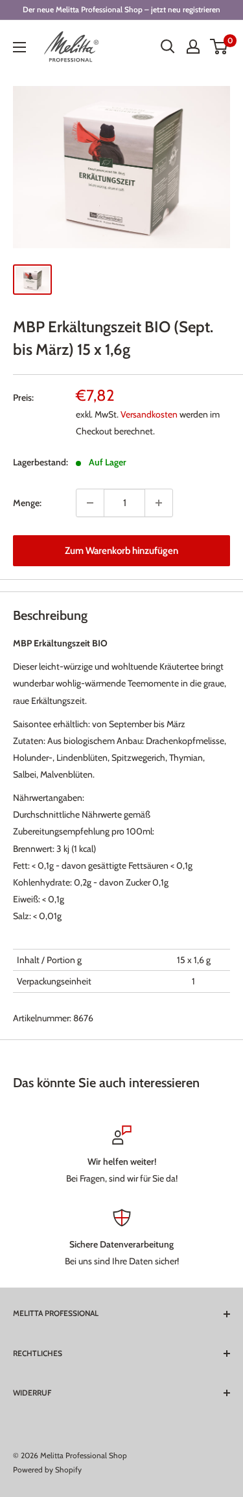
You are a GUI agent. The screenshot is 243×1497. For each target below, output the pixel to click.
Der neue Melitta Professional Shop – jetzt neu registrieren (121, 9)
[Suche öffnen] (168, 46)
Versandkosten (149, 414)
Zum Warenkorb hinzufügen (121, 551)
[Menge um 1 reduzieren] (90, 502)
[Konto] (193, 46)
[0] (219, 46)
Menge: (27, 503)
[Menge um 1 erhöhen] (158, 502)
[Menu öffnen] (19, 47)
